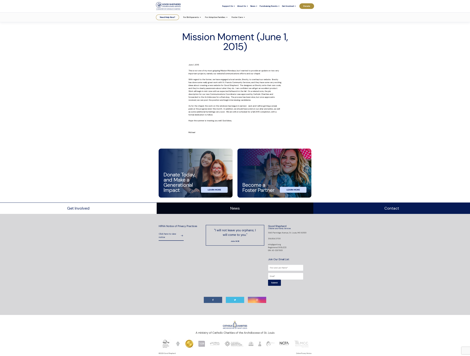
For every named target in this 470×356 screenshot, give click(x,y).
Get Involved (288, 6)
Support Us (227, 6)
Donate (306, 6)
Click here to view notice (167, 235)
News (252, 6)
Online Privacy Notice (303, 353)
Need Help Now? (167, 17)
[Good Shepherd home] (168, 6)
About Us (241, 6)
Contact (391, 208)
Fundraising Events (268, 6)
